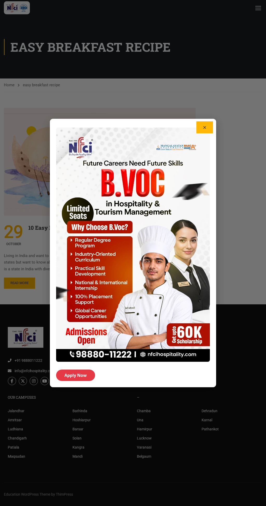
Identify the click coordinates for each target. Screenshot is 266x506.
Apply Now (75, 375)
